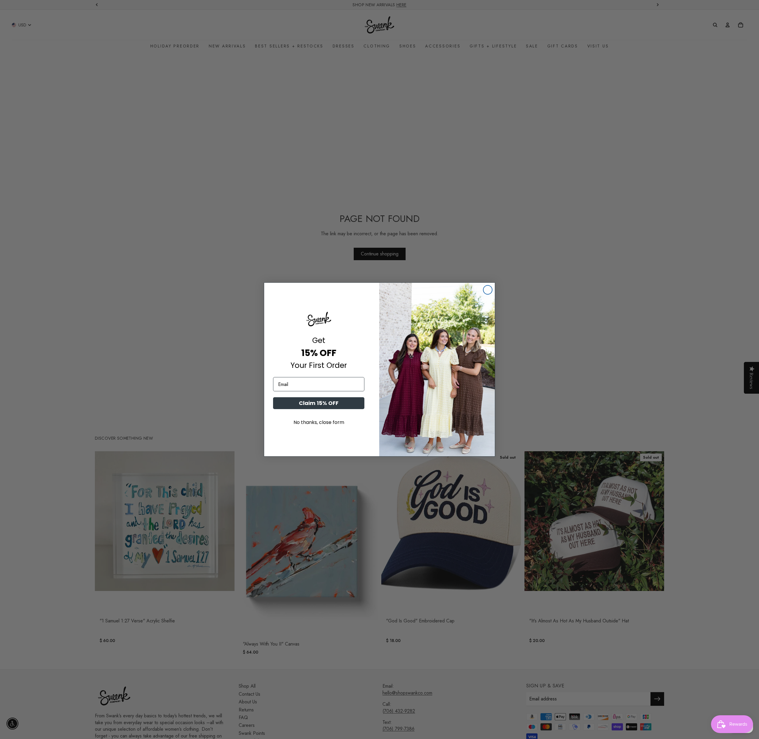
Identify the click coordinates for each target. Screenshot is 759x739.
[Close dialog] (487, 289)
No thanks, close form (319, 422)
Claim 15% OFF (319, 403)
